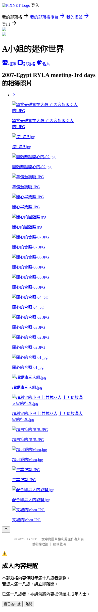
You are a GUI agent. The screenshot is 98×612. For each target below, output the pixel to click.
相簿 (12, 64)
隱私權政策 (40, 544)
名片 (46, 64)
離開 (29, 604)
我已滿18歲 (12, 604)
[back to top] (6, 530)
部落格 (29, 64)
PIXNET (31, 539)
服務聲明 (59, 544)
